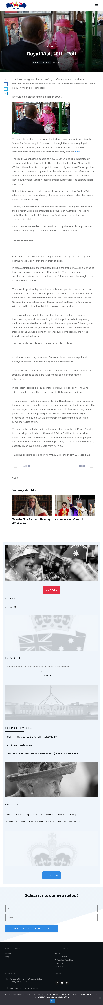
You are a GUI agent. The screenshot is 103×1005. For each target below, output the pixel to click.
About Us (49, 815)
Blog (7, 956)
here (77, 151)
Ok (52, 1001)
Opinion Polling (41, 62)
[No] (99, 998)
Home (8, 953)
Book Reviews (74, 821)
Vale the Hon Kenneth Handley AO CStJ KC (32, 511)
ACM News (60, 815)
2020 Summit (18, 815)
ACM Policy (72, 815)
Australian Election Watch (56, 821)
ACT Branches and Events (15, 821)
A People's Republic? (35, 815)
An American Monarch (75, 511)
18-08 (8, 815)
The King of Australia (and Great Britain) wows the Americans (52, 753)
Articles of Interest (36, 821)
